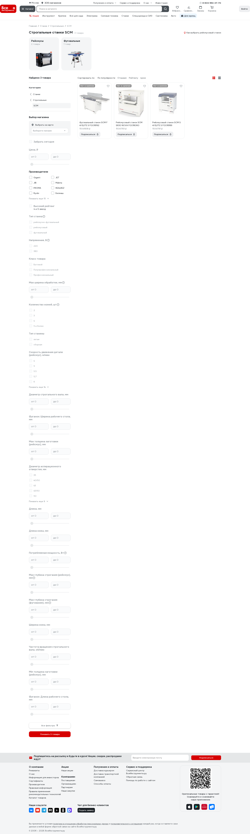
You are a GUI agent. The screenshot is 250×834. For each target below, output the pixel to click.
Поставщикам (68, 780)
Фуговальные (72, 41)
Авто (173, 16)
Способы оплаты (102, 784)
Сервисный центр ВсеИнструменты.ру (136, 772)
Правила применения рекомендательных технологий (45, 793)
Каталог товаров (37, 797)
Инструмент (48, 16)
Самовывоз (99, 780)
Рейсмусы (37, 41)
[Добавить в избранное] (108, 86)
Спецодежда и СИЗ (142, 16)
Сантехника (162, 16)
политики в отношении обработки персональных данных (81, 824)
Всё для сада (76, 16)
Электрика (92, 16)
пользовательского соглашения (126, 824)
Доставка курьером (104, 770)
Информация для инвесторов (44, 777)
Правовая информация (40, 788)
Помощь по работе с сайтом (140, 780)
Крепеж (62, 16)
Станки (125, 16)
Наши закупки (68, 790)
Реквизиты (34, 770)
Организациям (68, 784)
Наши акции (67, 770)
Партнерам (67, 787)
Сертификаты (36, 781)
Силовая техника (109, 16)
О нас (32, 774)
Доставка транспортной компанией (106, 775)
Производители (37, 784)
